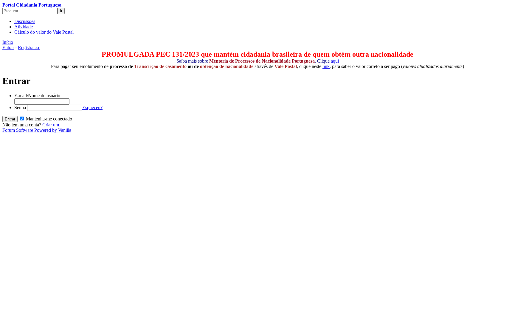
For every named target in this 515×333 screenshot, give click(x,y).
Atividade (23, 26)
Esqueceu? (92, 107)
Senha (20, 107)
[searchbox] (30, 11)
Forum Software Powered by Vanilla (36, 130)
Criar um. (51, 124)
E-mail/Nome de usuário (37, 95)
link (326, 66)
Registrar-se (29, 47)
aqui (335, 60)
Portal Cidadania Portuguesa (31, 4)
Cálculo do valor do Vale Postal (44, 32)
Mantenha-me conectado (48, 118)
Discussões (24, 21)
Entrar (8, 47)
